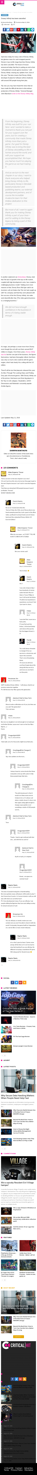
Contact (18, 1468)
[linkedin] (22, 29)
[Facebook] (12, 982)
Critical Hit (8, 1468)
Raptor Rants (12, 885)
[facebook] (4, 29)
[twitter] (8, 29)
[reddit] (15, 29)
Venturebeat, (22, 277)
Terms (6, 1470)
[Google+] (20, 982)
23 (14, 24)
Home (2, 12)
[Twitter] (16, 982)
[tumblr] (25, 29)
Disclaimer (29, 1470)
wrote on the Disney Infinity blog (22, 93)
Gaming (9, 12)
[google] (11, 29)
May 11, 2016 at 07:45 (14, 474)
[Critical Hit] (18, 2)
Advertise (28, 1468)
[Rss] (24, 982)
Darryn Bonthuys (7, 22)
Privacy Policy (17, 1470)
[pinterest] (18, 29)
